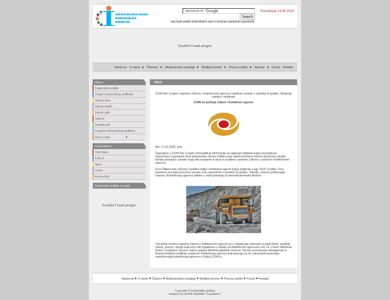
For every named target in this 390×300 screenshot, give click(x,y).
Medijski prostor (210, 278)
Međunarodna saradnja (181, 278)
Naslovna (128, 278)
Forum (250, 278)
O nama (143, 278)
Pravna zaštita (233, 278)
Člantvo (157, 278)
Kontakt (264, 278)
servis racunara (194, 293)
